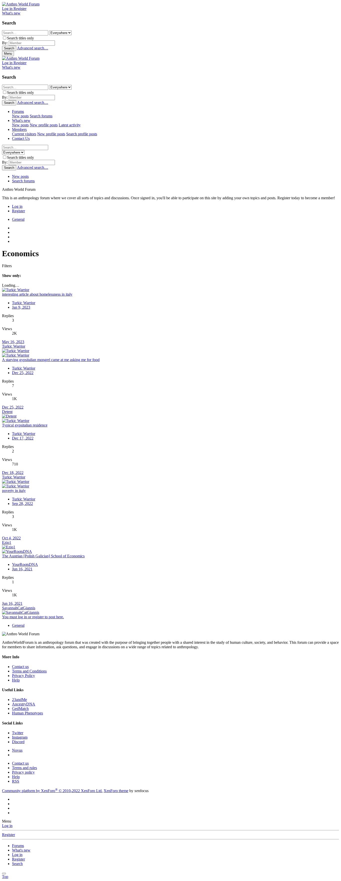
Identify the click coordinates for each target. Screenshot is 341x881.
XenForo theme (116, 791)
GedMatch (20, 708)
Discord (18, 742)
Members (19, 129)
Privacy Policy (23, 675)
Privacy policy (23, 772)
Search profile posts (81, 134)
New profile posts (44, 125)
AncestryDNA (23, 704)
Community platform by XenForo (52, 791)
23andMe (19, 699)
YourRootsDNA (25, 564)
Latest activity (70, 125)
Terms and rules (24, 768)
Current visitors (24, 134)
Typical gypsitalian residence (24, 425)
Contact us (20, 666)
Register (8, 835)
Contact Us (21, 138)
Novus (17, 750)
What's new (21, 120)
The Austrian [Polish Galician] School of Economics (43, 556)
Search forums (41, 116)
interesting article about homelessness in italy (37, 294)
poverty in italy (14, 490)
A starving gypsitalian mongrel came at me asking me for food (51, 360)
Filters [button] (7, 266)
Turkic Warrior (23, 303)
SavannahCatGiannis (18, 608)
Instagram (19, 737)
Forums (18, 111)
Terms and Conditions (29, 671)
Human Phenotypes (27, 713)
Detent (7, 412)
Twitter (17, 733)
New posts (20, 116)
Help (16, 680)
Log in (7, 826)
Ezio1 (6, 542)
